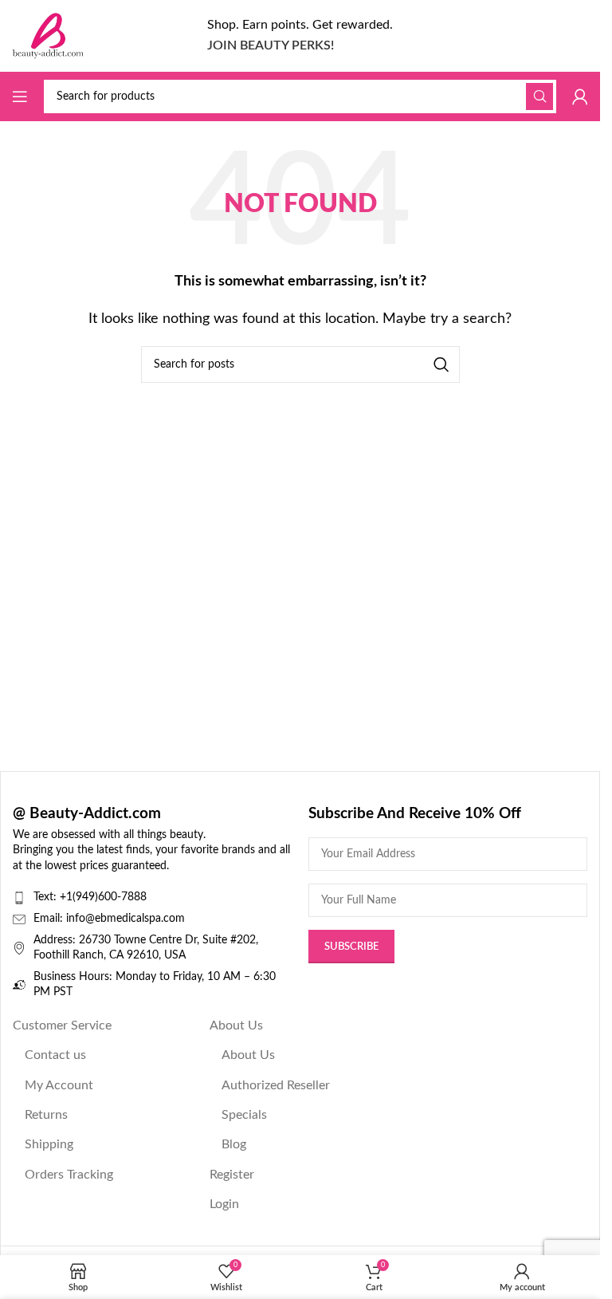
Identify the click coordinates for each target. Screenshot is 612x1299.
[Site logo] (48, 35)
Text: (46, 897)
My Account (59, 1085)
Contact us (55, 1055)
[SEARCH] (539, 96)
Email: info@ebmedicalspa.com (109, 918)
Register (232, 1174)
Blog (234, 1144)
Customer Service (62, 1025)
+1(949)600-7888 (103, 897)
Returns (46, 1114)
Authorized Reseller (276, 1085)
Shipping (49, 1144)
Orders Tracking (69, 1174)
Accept (300, 1271)
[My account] (580, 96)
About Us (236, 1025)
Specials (244, 1114)
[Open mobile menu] (20, 96)
